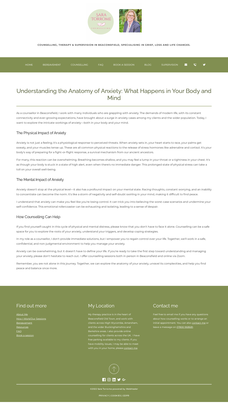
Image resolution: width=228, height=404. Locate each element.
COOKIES (116, 395)
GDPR (126, 395)
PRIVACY (104, 395)
